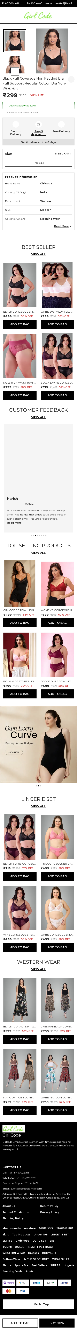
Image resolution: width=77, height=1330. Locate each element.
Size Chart (63, 153)
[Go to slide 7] (43, 535)
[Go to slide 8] (45, 535)
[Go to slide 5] (39, 535)
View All (38, 254)
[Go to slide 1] (31, 535)
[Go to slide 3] (35, 535)
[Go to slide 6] (41, 535)
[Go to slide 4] (37, 535)
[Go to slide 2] (33, 535)
